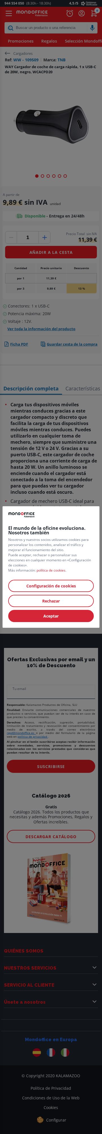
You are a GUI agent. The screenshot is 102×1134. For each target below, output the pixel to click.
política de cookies (51, 570)
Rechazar (51, 601)
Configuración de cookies (51, 586)
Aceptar (51, 616)
